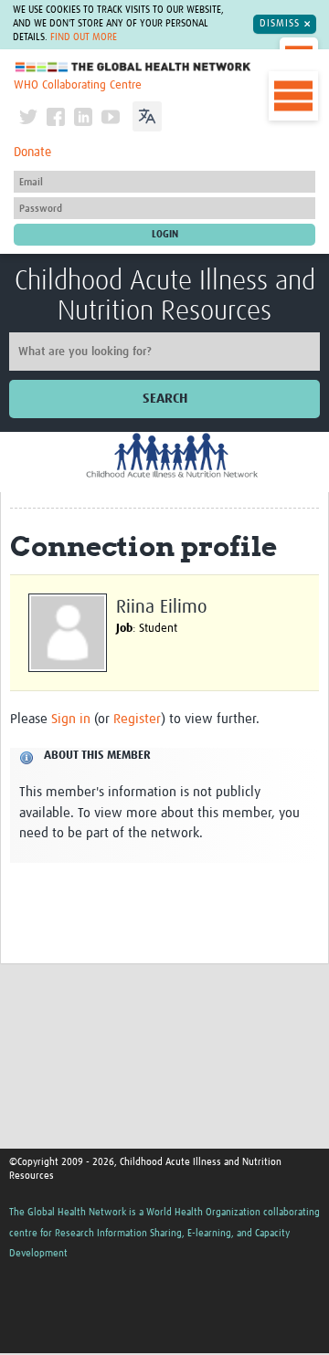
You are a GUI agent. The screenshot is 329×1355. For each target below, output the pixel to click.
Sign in (70, 719)
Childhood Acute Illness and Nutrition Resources (165, 296)
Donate (32, 152)
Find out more (83, 37)
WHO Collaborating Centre (78, 85)
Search (165, 398)
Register (137, 719)
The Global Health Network (133, 67)
